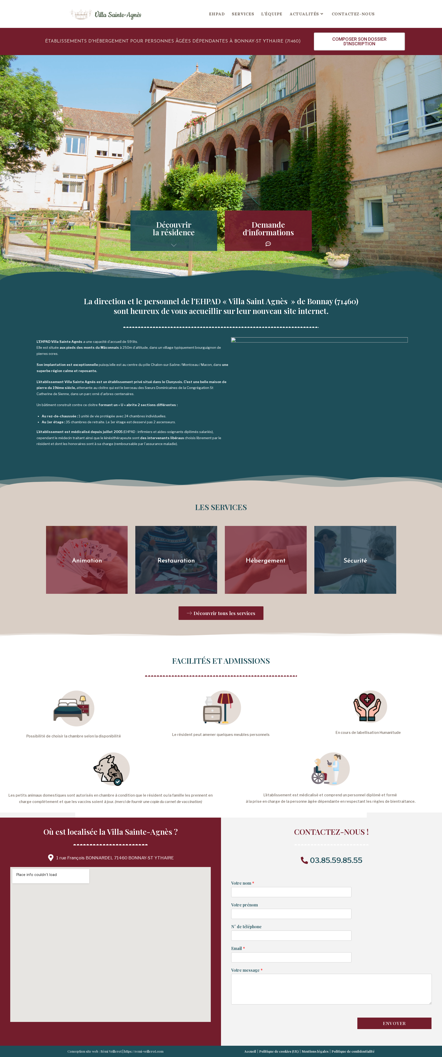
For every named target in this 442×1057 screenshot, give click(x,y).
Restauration (176, 560)
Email (238, 948)
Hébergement (265, 560)
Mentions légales (315, 1051)
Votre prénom (244, 904)
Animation (87, 560)
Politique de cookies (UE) (279, 1051)
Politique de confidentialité (353, 1051)
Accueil (250, 1051)
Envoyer (394, 1023)
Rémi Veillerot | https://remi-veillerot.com (132, 1051)
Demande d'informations (268, 228)
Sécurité (355, 560)
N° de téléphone (246, 926)
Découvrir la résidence (174, 228)
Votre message (247, 970)
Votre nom (242, 883)
